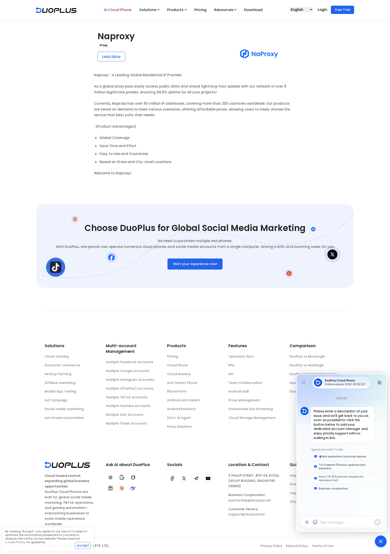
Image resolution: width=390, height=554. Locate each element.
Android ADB (238, 391)
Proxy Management (244, 400)
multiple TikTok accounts (126, 397)
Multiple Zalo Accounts (125, 414)
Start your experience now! (195, 264)
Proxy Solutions (179, 426)
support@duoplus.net (246, 514)
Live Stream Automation (64, 418)
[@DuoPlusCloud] (208, 478)
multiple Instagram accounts (130, 379)
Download (253, 9)
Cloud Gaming (57, 356)
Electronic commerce (62, 365)
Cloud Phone (177, 365)
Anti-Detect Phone (182, 383)
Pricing (200, 9)
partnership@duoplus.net (249, 500)
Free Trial (342, 9)
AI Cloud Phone (118, 9)
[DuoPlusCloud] (184, 478)
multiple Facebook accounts (129, 362)
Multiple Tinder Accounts (126, 423)
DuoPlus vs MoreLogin (307, 356)
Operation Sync (241, 356)
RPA (231, 365)
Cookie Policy (15, 542)
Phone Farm (176, 391)
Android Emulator (181, 409)
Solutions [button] (147, 9)
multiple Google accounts (127, 371)
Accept (83, 545)
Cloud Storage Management (252, 418)
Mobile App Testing (60, 391)
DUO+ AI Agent (179, 418)
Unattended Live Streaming (250, 409)
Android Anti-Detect (183, 400)
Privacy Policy (271, 546)
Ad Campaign (56, 400)
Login (323, 9)
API (230, 374)
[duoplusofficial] (172, 478)
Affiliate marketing (60, 383)
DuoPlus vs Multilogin (307, 365)
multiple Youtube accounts (128, 406)
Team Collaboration (245, 383)
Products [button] (175, 9)
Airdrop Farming (58, 374)
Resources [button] (223, 9)
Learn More (111, 56)
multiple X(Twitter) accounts (129, 388)
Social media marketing (64, 409)
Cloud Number (179, 374)
